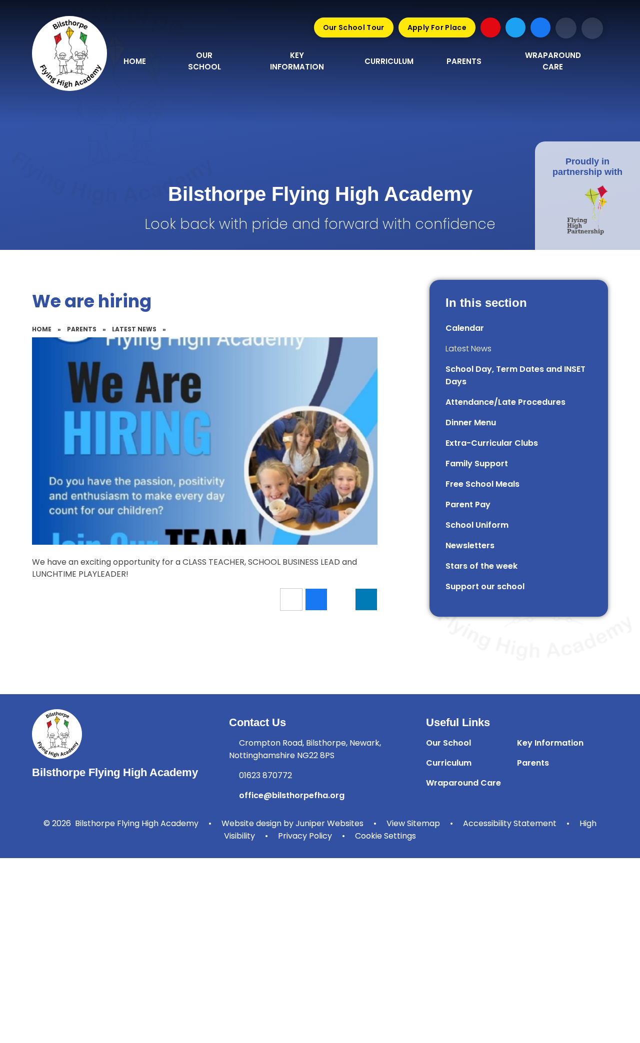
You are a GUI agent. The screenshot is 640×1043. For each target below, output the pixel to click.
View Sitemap (413, 823)
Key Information (550, 743)
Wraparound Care (463, 783)
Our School (448, 743)
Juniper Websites (330, 823)
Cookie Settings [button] (385, 836)
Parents (81, 329)
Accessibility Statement (509, 823)
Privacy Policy (305, 836)
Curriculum (449, 763)
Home (42, 329)
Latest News (134, 329)
